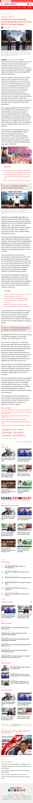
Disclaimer (22, 795)
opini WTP (20, 429)
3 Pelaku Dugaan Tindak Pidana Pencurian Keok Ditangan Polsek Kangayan (14, 634)
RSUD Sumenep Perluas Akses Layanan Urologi (13, 419)
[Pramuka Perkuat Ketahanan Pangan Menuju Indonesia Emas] (8, 484)
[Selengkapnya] (31, 602)
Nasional (12, 17)
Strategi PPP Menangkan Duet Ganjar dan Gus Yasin (17, 572)
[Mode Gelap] (28, 4)
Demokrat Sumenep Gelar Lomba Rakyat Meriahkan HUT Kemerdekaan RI (16, 412)
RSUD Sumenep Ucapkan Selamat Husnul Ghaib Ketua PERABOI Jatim (15, 416)
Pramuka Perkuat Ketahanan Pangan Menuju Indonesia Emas (16, 422)
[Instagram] (18, 790)
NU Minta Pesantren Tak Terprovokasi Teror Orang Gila (16, 588)
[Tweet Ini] (21, 442)
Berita (2, 17)
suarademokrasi (6, 435)
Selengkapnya (16, 725)
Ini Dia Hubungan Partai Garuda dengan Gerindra (18, 577)
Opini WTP (15, 27)
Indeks (9, 795)
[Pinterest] (15, 790)
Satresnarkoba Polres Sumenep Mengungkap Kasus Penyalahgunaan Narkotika (15, 639)
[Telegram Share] (27, 442)
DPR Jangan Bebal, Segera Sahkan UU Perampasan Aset (16, 410)
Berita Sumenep (6, 429)
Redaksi (18, 796)
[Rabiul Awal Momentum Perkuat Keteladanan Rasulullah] (24, 484)
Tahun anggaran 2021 (19, 435)
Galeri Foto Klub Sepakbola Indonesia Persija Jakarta (17, 594)
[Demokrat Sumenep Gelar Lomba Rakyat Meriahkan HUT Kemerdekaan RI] (24, 453)
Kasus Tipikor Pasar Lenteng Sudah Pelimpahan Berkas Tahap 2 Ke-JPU (16, 645)
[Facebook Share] (18, 442)
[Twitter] (12, 790)
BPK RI (14, 429)
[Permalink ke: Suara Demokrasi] (2, 27)
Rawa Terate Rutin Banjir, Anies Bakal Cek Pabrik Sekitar (18, 583)
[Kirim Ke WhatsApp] (30, 442)
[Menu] (2, 4)
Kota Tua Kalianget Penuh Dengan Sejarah (17, 180)
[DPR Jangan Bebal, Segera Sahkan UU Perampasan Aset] (8, 453)
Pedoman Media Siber (8, 796)
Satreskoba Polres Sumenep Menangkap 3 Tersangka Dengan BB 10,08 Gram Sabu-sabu (15, 656)
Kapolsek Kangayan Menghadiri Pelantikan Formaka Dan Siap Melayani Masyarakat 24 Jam (17, 176)
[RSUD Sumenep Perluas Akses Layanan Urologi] (24, 468)
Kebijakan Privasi (26, 796)
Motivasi (7, 17)
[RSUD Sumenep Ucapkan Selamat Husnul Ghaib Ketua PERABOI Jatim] (8, 468)
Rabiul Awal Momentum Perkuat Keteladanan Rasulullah (16, 425)
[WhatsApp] (21, 790)
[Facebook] (9, 790)
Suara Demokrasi (8, 27)
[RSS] (24, 790)
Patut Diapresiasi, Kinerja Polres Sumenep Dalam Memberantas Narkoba (14, 651)
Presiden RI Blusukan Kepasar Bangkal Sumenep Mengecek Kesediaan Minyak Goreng (16, 300)
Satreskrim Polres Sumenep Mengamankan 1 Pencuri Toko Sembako (15, 628)
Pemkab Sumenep (7, 432)
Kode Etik (15, 795)
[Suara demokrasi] (10, 4)
